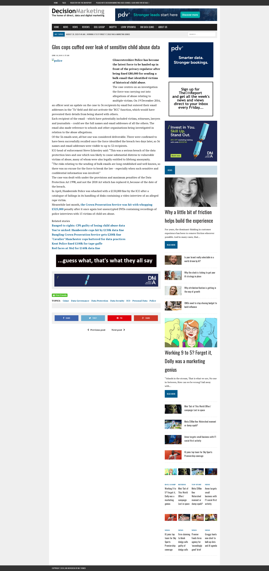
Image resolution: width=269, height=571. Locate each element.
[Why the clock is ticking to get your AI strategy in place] (173, 278)
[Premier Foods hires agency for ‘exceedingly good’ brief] (198, 518)
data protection (99, 300)
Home (56, 3)
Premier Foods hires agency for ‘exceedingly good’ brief (197, 542)
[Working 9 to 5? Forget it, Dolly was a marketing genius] (191, 345)
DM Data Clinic (147, 27)
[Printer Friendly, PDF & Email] (60, 295)
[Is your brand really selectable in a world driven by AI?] (173, 262)
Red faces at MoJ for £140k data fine (76, 248)
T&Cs (64, 3)
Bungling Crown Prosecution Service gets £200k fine (86, 234)
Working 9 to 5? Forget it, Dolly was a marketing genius (188, 361)
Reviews (86, 27)
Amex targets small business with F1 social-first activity (211, 496)
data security (117, 300)
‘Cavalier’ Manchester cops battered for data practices (88, 239)
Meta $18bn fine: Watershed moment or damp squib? (197, 496)
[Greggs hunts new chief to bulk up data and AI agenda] (211, 518)
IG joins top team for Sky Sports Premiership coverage (170, 542)
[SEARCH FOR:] (202, 34)
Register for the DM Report (81, 3)
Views (75, 27)
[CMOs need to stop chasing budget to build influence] (173, 308)
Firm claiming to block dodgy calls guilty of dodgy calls (184, 542)
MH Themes (82, 568)
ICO (128, 300)
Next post (117, 329)
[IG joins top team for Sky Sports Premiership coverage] (173, 457)
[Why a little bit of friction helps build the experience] (191, 204)
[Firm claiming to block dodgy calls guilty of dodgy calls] (184, 518)
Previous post (97, 329)
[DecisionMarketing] (78, 12)
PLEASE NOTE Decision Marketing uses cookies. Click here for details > (122, 3)
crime (66, 300)
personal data (139, 300)
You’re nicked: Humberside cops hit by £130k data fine (88, 230)
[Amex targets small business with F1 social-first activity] (173, 442)
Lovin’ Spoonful (128, 27)
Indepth (113, 27)
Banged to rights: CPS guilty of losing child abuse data (88, 225)
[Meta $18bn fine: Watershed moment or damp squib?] (173, 427)
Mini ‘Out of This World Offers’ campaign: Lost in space (183, 496)
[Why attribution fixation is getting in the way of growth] (173, 293)
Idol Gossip (99, 27)
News (65, 27)
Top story (196, 484)
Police (152, 300)
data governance (80, 300)
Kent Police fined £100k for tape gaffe (77, 243)
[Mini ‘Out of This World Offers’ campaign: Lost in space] (173, 411)
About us (162, 27)
